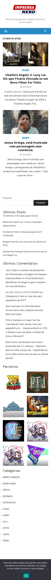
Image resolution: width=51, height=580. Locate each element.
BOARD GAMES (9, 484)
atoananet (37, 414)
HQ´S (5, 522)
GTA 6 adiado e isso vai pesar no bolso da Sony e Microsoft (26, 332)
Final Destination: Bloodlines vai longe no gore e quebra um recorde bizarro (25, 282)
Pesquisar (7, 198)
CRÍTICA (6, 490)
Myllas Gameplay (37, 438)
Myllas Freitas (13, 438)
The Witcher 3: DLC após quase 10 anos (20, 216)
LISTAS (6, 528)
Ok (26, 576)
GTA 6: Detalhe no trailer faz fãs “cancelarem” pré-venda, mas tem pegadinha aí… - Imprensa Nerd (24, 324)
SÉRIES (25, 138)
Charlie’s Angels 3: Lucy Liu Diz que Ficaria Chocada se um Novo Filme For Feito (25, 78)
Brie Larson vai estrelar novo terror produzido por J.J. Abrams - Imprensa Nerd (26, 346)
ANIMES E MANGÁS (11, 477)
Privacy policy (25, 571)
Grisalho (37, 462)
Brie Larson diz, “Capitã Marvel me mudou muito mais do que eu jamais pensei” (27, 354)
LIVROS (6, 534)
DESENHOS (8, 496)
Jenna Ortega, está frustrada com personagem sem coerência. (25, 146)
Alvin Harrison (13, 306)
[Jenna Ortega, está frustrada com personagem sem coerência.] (25, 122)
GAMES (6, 515)
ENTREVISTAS (9, 502)
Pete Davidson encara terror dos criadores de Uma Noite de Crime (24, 310)
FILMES (25, 70)
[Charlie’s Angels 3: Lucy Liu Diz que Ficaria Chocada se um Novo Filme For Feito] (25, 54)
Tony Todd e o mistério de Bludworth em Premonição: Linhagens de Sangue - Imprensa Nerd (27, 274)
